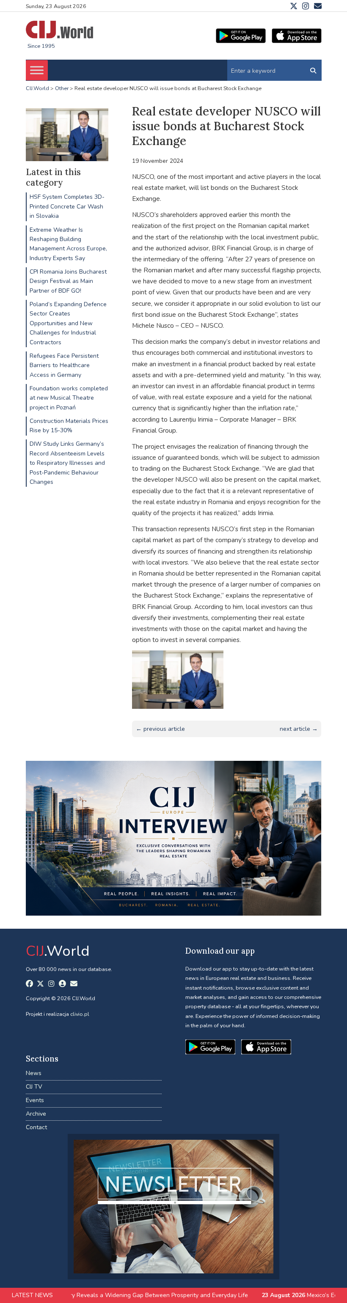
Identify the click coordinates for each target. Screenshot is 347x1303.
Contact (36, 1127)
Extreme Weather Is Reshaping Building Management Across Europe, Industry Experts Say (68, 244)
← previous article (160, 729)
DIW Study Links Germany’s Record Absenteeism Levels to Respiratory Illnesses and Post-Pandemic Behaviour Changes (67, 463)
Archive (36, 1114)
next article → (299, 729)
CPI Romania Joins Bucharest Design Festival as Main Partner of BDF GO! (68, 281)
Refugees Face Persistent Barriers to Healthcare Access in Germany (64, 365)
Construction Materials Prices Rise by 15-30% (69, 425)
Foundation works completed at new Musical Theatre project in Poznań (69, 397)
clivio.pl (79, 1014)
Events (35, 1100)
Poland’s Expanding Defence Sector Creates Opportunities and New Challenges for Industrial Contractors (68, 323)
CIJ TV (34, 1087)
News (33, 1073)
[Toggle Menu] (37, 70)
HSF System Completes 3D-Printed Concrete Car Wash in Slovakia (67, 206)
